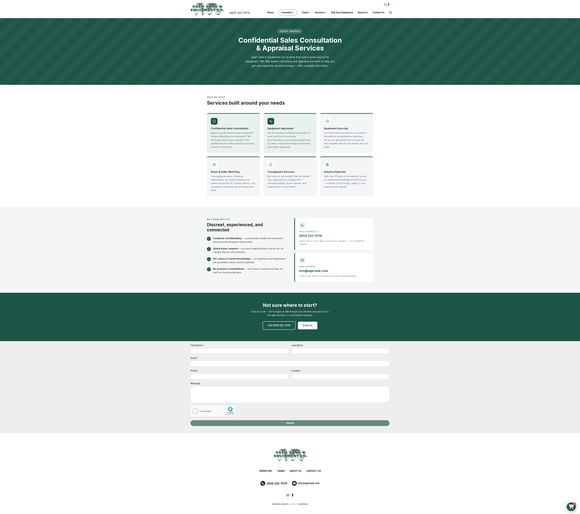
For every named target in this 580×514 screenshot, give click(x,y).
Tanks (305, 12)
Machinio (303, 504)
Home (270, 12)
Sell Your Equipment (342, 12)
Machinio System (280, 504)
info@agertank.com (313, 271)
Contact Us (378, 12)
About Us (363, 12)
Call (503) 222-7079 (279, 325)
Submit (290, 423)
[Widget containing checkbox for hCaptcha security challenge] (213, 411)
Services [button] (319, 12)
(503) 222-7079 (239, 13)
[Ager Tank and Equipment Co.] (290, 455)
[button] (288, 12)
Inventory (287, 12)
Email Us (308, 325)
